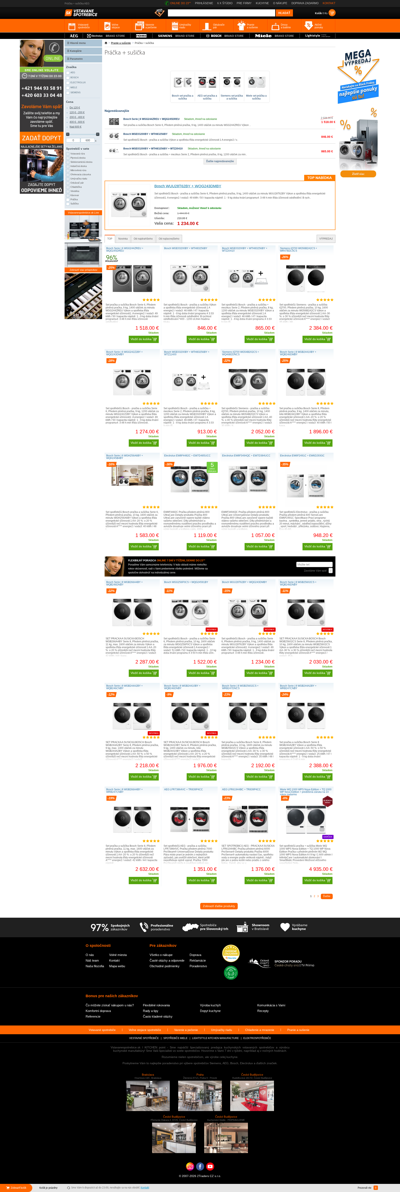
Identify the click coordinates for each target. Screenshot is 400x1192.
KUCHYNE (262, 3)
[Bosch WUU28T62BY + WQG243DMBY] (129, 222)
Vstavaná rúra (77, 153)
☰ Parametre (75, 58)
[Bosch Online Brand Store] (224, 35)
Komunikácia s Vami (271, 1005)
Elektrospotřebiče (257, 1038)
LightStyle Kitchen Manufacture (215, 1038)
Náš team (92, 960)
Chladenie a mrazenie (259, 1030)
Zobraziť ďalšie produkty (219, 906)
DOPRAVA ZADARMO (305, 3)
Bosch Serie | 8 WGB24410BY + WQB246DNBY (182, 687)
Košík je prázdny (48, 1188)
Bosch (74, 77)
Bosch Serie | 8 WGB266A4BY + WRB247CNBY (124, 790)
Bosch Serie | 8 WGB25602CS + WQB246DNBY (298, 583)
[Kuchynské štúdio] (252, 927)
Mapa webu (117, 966)
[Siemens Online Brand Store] (176, 35)
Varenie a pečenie (186, 1030)
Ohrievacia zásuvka (80, 174)
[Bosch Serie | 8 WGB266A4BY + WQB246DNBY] (132, 632)
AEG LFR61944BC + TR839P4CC (241, 789)
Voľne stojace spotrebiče (145, 1030)
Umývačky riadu (221, 1030)
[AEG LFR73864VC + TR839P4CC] (190, 839)
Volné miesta (118, 955)
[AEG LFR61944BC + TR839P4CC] (248, 839)
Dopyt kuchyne (210, 1011)
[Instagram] (190, 1172)
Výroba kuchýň (210, 1005)
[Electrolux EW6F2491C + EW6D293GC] (306, 505)
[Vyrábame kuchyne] (293, 927)
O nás (90, 955)
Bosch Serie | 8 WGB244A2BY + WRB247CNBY (298, 687)
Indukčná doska (78, 166)
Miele (73, 87)
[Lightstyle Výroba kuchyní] (317, 35)
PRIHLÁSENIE (204, 3)
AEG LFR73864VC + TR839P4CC (183, 789)
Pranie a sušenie (121, 43)
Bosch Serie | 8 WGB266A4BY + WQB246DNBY (124, 583)
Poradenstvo (198, 966)
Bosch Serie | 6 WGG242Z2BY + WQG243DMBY (124, 353)
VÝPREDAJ (326, 238)
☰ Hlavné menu (76, 43)
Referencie (93, 1016)
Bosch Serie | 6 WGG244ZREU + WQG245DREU (151, 119)
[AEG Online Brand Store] (74, 35)
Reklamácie (198, 960)
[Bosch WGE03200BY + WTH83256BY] (114, 140)
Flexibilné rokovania (156, 1005)
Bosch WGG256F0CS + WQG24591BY (186, 582)
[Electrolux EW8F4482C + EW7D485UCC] (190, 492)
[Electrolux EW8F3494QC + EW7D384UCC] (248, 493)
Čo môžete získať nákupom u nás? (110, 1005)
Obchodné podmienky (165, 966)
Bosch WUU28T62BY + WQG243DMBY (187, 186)
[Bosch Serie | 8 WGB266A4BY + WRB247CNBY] (132, 839)
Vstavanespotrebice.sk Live (83, 212)
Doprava (195, 955)
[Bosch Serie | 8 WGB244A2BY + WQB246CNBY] (132, 736)
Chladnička (76, 187)
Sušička (74, 203)
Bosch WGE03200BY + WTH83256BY (145, 134)
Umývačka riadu (78, 178)
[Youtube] (210, 1172)
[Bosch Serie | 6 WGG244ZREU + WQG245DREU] (114, 125)
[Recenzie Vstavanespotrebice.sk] (231, 954)
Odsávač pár (77, 182)
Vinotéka (74, 191)
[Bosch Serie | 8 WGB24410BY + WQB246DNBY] (190, 736)
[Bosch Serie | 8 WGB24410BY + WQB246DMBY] (306, 402)
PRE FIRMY (244, 3)
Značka (71, 67)
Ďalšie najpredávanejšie (220, 161)
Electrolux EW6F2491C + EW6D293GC (302, 455)
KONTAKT (329, 3)
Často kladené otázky (157, 1016)
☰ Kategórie (74, 51)
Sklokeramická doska (81, 162)
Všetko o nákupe (161, 955)
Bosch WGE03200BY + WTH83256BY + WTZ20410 (153, 148)
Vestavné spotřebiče (144, 1038)
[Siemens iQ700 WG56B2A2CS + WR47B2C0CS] (306, 298)
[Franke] (141, 35)
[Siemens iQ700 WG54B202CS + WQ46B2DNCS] (248, 402)
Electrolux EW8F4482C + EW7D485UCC (187, 455)
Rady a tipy (150, 1011)
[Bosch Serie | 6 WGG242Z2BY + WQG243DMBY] (132, 402)
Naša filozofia (95, 966)
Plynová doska (77, 158)
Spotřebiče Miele (175, 1038)
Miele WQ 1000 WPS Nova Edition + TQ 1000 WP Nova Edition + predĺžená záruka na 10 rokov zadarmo (305, 792)
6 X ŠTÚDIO (224, 3)
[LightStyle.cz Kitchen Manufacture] (83, 296)
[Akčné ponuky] (159, 13)
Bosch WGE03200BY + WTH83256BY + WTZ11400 (186, 353)
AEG (72, 72)
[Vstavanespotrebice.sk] (200, 1172)
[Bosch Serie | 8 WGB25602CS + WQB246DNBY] (306, 632)
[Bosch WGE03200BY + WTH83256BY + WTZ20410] (114, 155)
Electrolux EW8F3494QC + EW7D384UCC (246, 455)
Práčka (74, 199)
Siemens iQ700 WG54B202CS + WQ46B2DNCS (240, 353)
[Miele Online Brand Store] (275, 35)
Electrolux (78, 82)
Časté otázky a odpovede (167, 960)
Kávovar (74, 195)
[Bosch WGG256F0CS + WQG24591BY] (190, 632)
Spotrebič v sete (77, 148)
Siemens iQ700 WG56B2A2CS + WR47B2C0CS (298, 249)
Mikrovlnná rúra (78, 170)
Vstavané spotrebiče (102, 1030)
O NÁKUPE (280, 3)
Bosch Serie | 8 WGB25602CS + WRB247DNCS (240, 687)
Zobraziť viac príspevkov (83, 269)
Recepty (263, 1011)
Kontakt (114, 960)
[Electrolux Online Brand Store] (106, 35)
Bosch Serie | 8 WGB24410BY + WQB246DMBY (298, 353)
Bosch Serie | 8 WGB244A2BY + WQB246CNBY (124, 687)
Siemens (75, 92)
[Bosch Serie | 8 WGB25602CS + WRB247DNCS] (248, 736)
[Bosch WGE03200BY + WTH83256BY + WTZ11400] (190, 402)
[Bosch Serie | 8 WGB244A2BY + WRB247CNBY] (306, 736)
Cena (69, 101)
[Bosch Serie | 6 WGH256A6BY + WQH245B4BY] (132, 485)
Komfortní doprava (98, 1011)
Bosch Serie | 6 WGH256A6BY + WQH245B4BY (124, 457)
